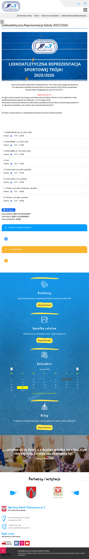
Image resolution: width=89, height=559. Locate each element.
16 (11, 385)
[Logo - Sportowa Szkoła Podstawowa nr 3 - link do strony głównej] (11, 6)
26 (44, 387)
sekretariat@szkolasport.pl (80, 3)
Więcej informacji (6, 239)
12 (44, 382)
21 (66, 385)
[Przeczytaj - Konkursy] (44, 284)
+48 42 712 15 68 (85, 3)
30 (11, 390)
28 (66, 387)
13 (55, 382)
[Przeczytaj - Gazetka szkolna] (44, 319)
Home (29, 15)
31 (22, 390)
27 (55, 387)
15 (77, 382)
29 (77, 387)
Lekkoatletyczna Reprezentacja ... (73, 15)
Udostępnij (10, 210)
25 (33, 387)
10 (22, 382)
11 (33, 382)
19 (44, 385)
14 (66, 382)
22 (77, 385)
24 (22, 387)
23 (11, 387)
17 (22, 385)
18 (33, 385)
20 (55, 385)
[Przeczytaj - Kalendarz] (44, 354)
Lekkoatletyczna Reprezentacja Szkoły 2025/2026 (35, 25)
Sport (36, 15)
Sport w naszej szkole (49, 15)
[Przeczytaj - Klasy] (44, 406)
